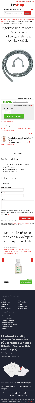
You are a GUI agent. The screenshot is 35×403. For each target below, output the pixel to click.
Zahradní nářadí (22, 308)
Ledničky (3, 300)
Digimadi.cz (30, 401)
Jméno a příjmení (6, 187)
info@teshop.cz (12, 386)
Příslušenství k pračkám (7, 130)
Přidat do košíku (15, 116)
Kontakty (4, 328)
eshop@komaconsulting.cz (18, 223)
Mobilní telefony (22, 306)
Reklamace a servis (8, 318)
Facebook (25, 386)
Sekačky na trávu (6, 308)
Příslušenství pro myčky (24, 128)
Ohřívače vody (5, 302)
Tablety (3, 306)
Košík (32, 1)
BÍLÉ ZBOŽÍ (7, 19)
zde (8, 214)
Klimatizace (4, 304)
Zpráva (3, 199)
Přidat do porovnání (8, 121)
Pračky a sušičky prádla (18, 19)
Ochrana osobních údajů (9, 324)
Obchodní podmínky (8, 322)
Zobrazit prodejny (6, 353)
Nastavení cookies (7, 326)
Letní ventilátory (22, 302)
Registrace (27, 1)
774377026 (26, 223)
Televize (20, 304)
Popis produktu (17, 153)
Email (3, 193)
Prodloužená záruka (8, 320)
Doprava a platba (7, 316)
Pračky (20, 300)
